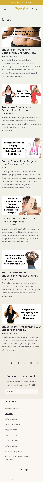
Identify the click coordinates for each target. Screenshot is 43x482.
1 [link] (5, 363)
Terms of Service (12, 440)
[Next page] (37, 363)
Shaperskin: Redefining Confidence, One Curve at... (19, 51)
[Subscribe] (35, 391)
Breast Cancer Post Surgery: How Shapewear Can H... (19, 163)
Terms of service (12, 424)
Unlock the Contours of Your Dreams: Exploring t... (19, 220)
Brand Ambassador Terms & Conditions (17, 458)
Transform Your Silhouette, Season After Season (18, 108)
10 (31, 363)
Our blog (9, 413)
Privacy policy (11, 435)
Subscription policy (13, 451)
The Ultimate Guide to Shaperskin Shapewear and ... (20, 274)
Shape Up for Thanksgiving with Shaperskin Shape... (21, 328)
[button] (4, 8)
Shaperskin (17, 479)
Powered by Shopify (29, 479)
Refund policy (11, 419)
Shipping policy (11, 430)
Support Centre (12, 408)
